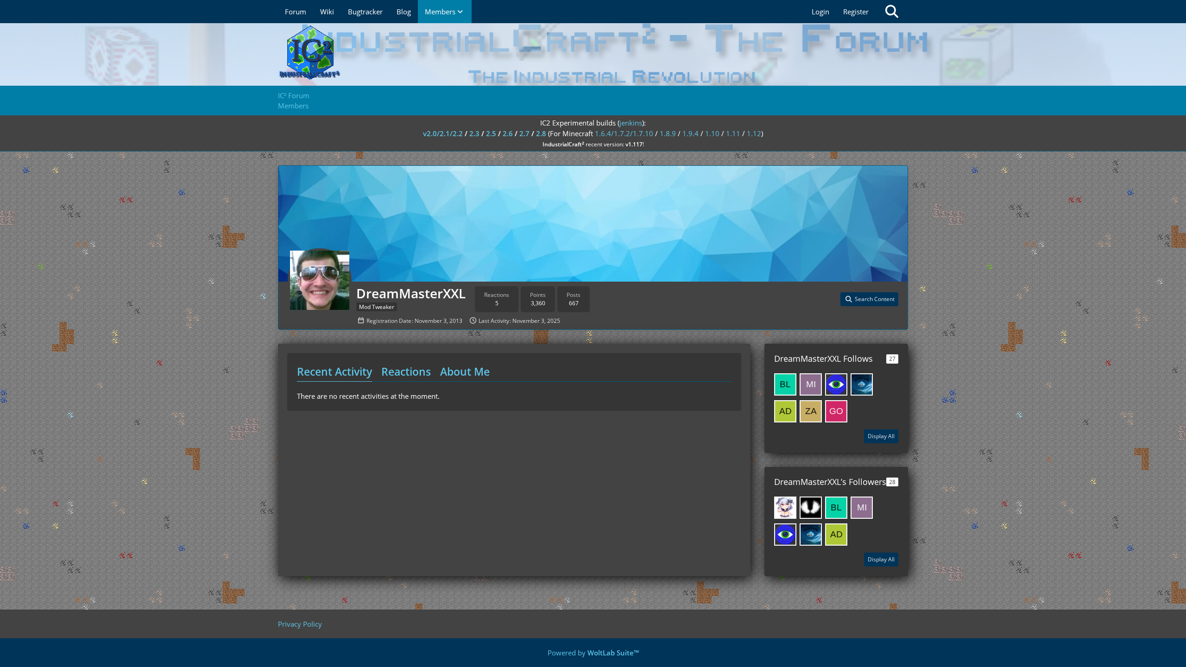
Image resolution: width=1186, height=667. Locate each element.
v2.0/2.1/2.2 (443, 133)
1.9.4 (690, 133)
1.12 (754, 133)
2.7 (524, 133)
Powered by (593, 652)
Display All (881, 436)
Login (820, 11)
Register (856, 11)
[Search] (892, 11)
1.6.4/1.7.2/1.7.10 (624, 133)
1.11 (733, 133)
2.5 (491, 133)
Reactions (406, 371)
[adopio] (785, 411)
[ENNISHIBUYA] (785, 508)
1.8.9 (668, 133)
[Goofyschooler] (836, 411)
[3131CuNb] (862, 384)
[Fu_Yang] (811, 508)
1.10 (712, 133)
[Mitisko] (811, 384)
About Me (465, 371)
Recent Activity (334, 371)
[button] (869, 299)
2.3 (474, 133)
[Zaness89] (811, 411)
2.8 (541, 133)
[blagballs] (785, 384)
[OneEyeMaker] (836, 384)
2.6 (508, 133)
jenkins (630, 122)
